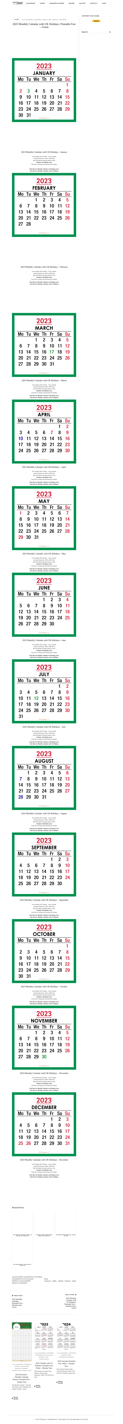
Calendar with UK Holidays (22, 1279)
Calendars (37, 19)
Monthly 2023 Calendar (21, 1281)
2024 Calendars (62, 1353)
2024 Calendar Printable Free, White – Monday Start (66, 1363)
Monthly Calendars (59, 19)
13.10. (16, 1327)
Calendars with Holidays (44, 1355)
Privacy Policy (84, 1419)
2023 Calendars (27, 19)
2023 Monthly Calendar (33, 1277)
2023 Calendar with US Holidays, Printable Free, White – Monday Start (44, 1365)
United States (44, 1359)
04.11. (39, 1327)
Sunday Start (16, 1370)
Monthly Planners (21, 1368)
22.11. (61, 1327)
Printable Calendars (66, 1357)
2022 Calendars (17, 1364)
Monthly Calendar (19, 1283)
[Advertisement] (44, 44)
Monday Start (47, 19)
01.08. (16, 19)
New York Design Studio (73, 1419)
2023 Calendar (17, 1277)
